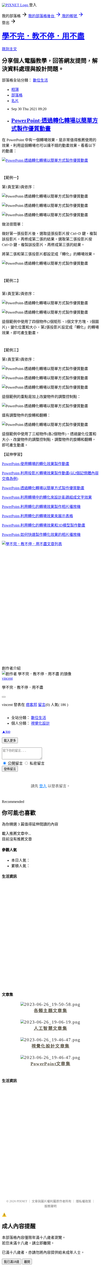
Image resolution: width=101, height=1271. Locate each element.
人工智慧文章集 (50, 1028)
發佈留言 (10, 769)
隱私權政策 (83, 1201)
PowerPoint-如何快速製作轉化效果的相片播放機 (41, 535)
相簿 (15, 90)
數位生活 (40, 80)
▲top (6, 731)
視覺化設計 (40, 723)
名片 (15, 101)
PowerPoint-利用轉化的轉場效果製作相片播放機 (41, 507)
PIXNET (22, 1201)
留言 (42, 705)
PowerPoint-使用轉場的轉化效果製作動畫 (35, 464)
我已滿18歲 (11, 1262)
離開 (27, 1262)
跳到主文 (9, 49)
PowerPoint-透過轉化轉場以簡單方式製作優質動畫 (43, 488)
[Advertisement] (50, 602)
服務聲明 (50, 1206)
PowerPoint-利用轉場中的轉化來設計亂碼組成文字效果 (47, 497)
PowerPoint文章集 (50, 1063)
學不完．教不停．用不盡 (43, 36)
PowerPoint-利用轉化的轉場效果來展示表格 (37, 516)
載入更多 (10, 740)
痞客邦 (31, 705)
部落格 (17, 95)
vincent (7, 678)
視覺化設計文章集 (50, 1046)
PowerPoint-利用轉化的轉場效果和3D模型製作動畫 (43, 525)
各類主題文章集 (50, 1010)
